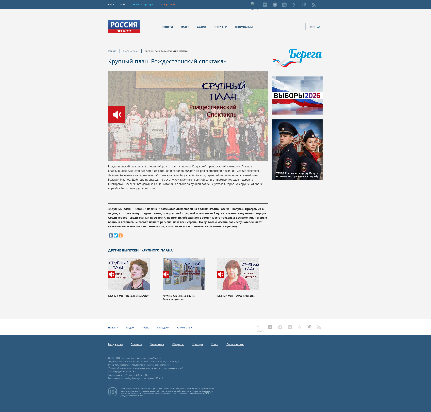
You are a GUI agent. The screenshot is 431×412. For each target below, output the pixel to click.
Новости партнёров (143, 4)
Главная (112, 50)
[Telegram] (274, 5)
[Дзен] (265, 5)
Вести (111, 4)
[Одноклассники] (121, 235)
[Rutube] (304, 5)
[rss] (314, 5)
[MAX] (255, 5)
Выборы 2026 (167, 4)
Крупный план (130, 50)
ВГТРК (123, 4)
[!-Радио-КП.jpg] (188, 117)
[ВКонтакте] (111, 235)
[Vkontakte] (284, 5)
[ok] (294, 5)
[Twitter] (116, 235)
